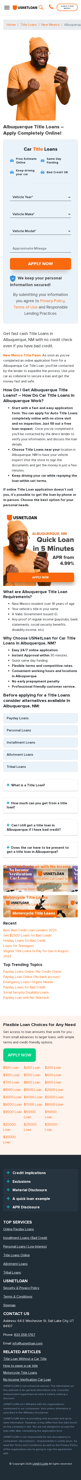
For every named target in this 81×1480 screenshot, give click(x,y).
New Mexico (50, 25)
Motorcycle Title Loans (20, 1373)
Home (11, 25)
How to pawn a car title (20, 1366)
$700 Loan (11, 1082)
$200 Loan (32, 1068)
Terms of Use (25, 307)
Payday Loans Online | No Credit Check (32, 971)
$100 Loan (11, 1068)
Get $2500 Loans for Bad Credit (27, 935)
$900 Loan (53, 1082)
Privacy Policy (52, 301)
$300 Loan (53, 1068)
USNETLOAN (40, 1463)
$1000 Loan (12, 1090)
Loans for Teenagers (18, 946)
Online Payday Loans (18, 1229)
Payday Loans (18, 718)
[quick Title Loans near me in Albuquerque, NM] (40, 548)
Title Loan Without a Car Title (25, 1359)
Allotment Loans (20, 754)
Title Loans (28, 25)
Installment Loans (21, 742)
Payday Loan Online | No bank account (31, 977)
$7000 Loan (33, 1104)
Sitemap (9, 1305)
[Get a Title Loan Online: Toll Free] (51, 7)
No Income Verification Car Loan (27, 1379)
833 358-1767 (24, 1335)
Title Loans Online (16, 1255)
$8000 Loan (54, 1104)
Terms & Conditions (17, 1296)
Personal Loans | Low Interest (25, 1246)
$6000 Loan (12, 1104)
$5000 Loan (54, 1097)
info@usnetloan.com (28, 1343)
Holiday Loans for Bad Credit (24, 940)
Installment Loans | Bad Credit (25, 1238)
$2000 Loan (54, 1090)
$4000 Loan (33, 1097)
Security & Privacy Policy (21, 1288)
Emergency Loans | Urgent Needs (28, 982)
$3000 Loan (12, 1097)
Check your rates (67, 7)
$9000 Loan (12, 1112)
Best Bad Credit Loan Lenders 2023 (30, 930)
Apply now (19, 1055)
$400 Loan (11, 1075)
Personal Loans (19, 730)
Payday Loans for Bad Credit (24, 987)
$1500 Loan (32, 1090)
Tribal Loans (16, 767)
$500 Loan (32, 1075)
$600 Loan (53, 1075)
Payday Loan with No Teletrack (26, 997)
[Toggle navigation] (7, 7)
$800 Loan (32, 1082)
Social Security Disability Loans (26, 992)
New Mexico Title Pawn (22, 355)
